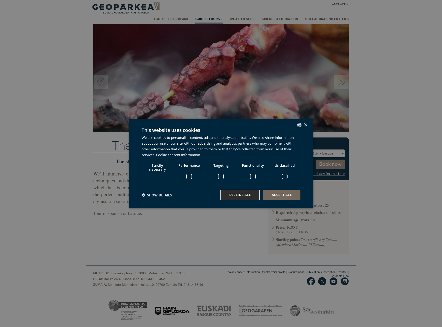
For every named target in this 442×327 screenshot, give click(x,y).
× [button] (305, 124)
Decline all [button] (240, 195)
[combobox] (299, 125)
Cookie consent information (178, 154)
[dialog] (221, 163)
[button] (157, 195)
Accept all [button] (282, 195)
